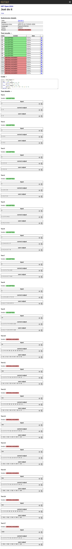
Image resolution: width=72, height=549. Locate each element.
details (41, 38)
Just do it (20, 20)
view (40, 104)
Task (2, 13)
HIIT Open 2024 (7, 6)
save (41, 104)
